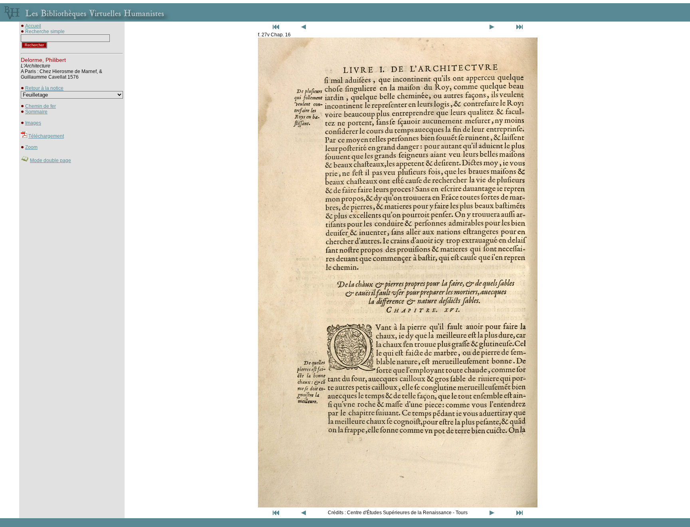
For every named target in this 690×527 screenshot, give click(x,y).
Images (33, 123)
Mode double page (50, 160)
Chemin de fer (40, 106)
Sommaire (36, 112)
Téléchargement (46, 136)
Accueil (33, 26)
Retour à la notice (44, 88)
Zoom (31, 147)
